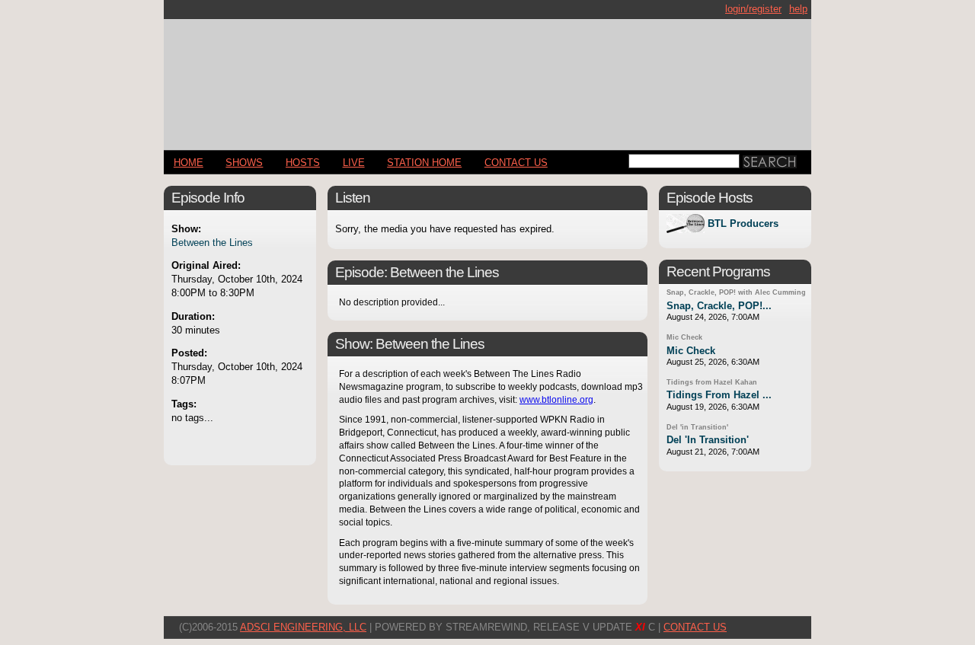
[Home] (487, 78)
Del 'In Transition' (708, 439)
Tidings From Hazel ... (719, 395)
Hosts (303, 162)
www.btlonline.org (556, 399)
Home (188, 162)
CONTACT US (516, 162)
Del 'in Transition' (697, 427)
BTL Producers (743, 223)
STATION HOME (424, 162)
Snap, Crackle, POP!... (719, 305)
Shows (244, 162)
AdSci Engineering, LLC (303, 627)
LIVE (354, 162)
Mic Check (684, 337)
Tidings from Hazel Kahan (712, 382)
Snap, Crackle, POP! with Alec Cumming (736, 292)
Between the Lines (212, 242)
